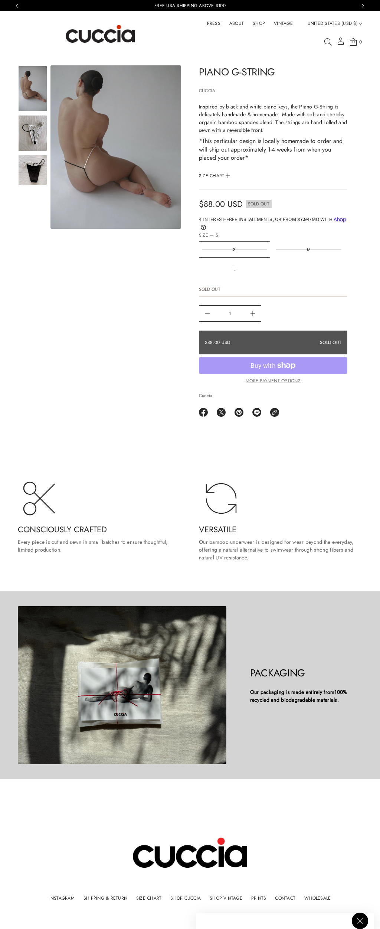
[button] (328, 42)
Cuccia (207, 90)
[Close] (360, 921)
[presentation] (115, 147)
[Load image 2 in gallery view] (33, 133)
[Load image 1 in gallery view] (33, 88)
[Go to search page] (328, 42)
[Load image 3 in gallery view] (33, 170)
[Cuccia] (100, 34)
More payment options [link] (273, 380)
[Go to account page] (340, 43)
